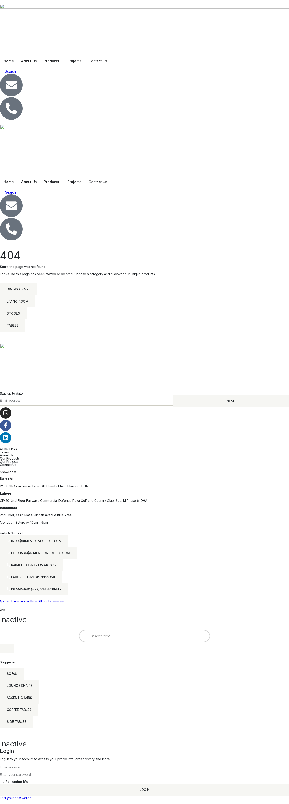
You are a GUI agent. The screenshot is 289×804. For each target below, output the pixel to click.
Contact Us (8, 465)
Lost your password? (15, 798)
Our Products (10, 458)
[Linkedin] (5, 437)
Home (4, 452)
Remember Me (16, 781)
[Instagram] (5, 413)
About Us (7, 455)
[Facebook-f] (5, 425)
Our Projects (9, 461)
